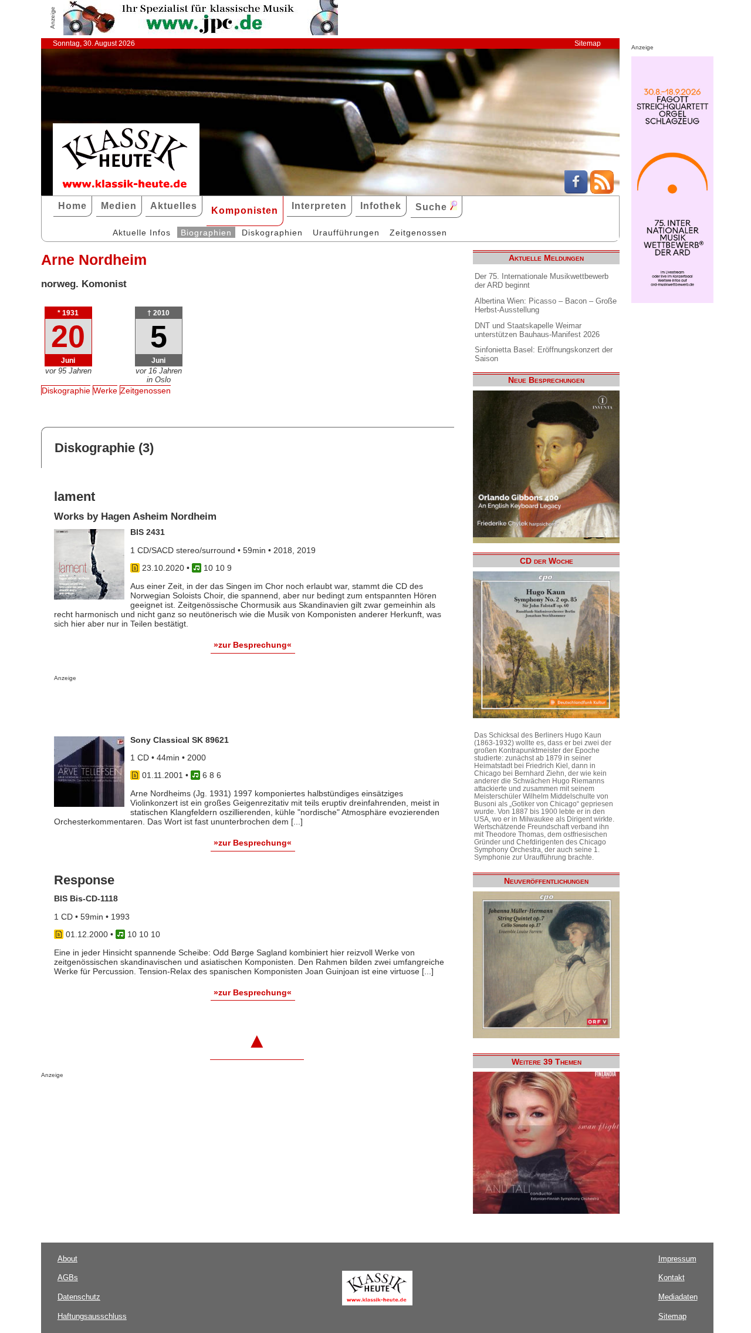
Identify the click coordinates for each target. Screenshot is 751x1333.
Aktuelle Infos (142, 232)
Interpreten (319, 206)
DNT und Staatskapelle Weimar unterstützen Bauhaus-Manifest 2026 (537, 330)
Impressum (677, 1258)
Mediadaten (678, 1296)
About (67, 1258)
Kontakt (671, 1277)
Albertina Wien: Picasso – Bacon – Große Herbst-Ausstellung (546, 305)
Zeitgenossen (418, 232)
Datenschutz (78, 1296)
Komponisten (244, 211)
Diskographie (66, 390)
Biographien (206, 232)
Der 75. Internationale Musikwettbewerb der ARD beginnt (541, 281)
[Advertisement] (191, 704)
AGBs (67, 1277)
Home (72, 206)
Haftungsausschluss (92, 1316)
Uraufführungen (346, 232)
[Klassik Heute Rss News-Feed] (602, 191)
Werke (105, 390)
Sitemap (587, 43)
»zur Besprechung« (253, 644)
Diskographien (272, 232)
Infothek (380, 206)
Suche (432, 207)
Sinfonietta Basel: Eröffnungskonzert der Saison (544, 354)
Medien (119, 206)
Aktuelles (173, 206)
